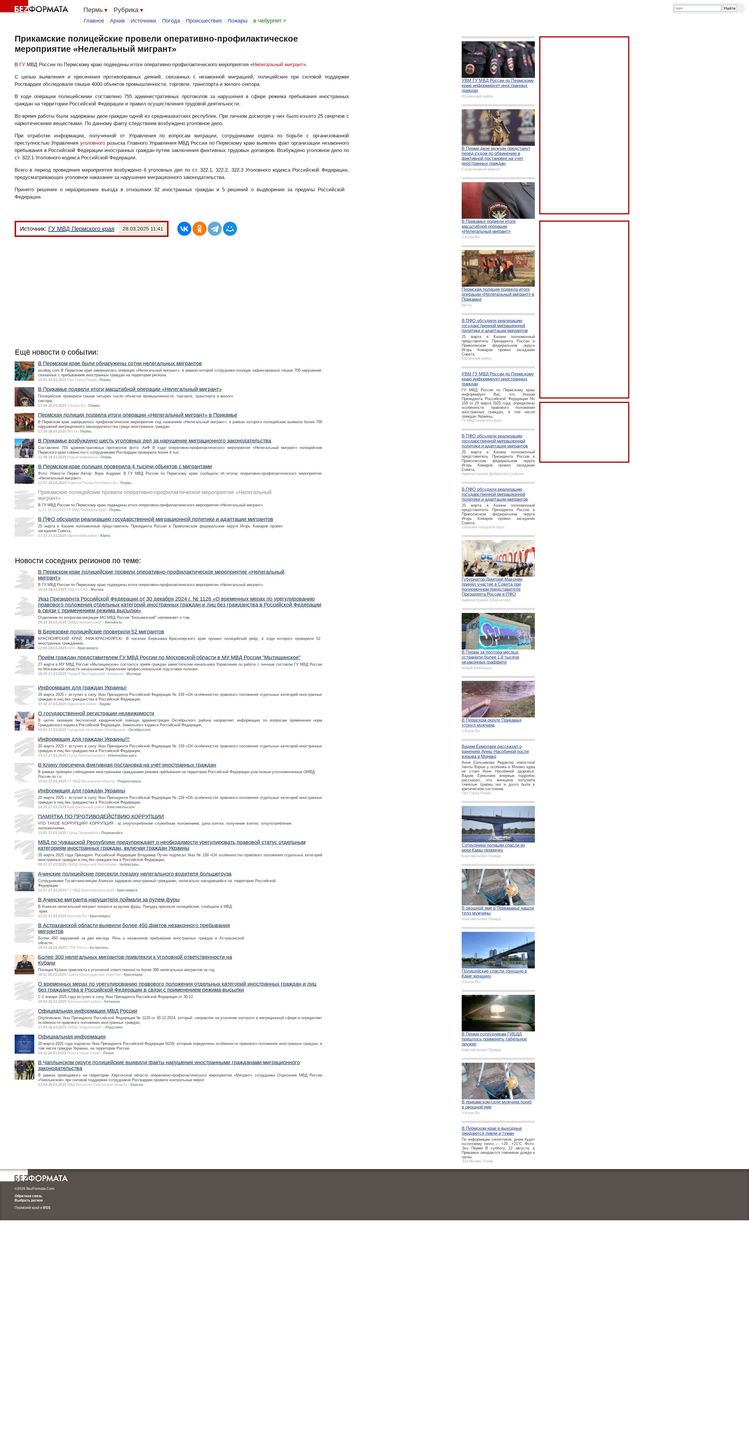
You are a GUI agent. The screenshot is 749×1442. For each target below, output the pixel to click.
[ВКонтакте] (184, 229)
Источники (143, 21)
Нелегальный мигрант (278, 64)
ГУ (22, 64)
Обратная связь (28, 1196)
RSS (46, 1208)
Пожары (238, 21)
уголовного (92, 143)
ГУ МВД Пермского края (81, 228)
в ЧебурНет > (269, 21)
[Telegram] (215, 229)
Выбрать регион (29, 1200)
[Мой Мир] (230, 229)
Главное (94, 21)
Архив (117, 21)
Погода (171, 21)
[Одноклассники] (200, 229)
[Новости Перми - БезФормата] (35, 7)
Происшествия (204, 21)
